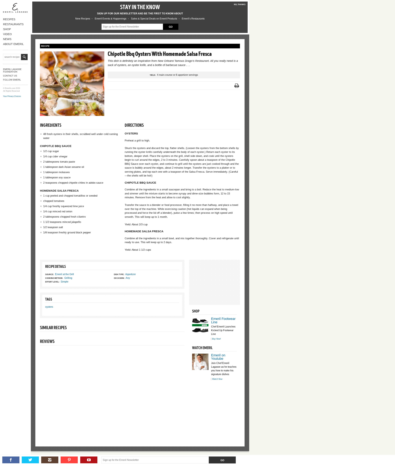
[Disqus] (112, 390)
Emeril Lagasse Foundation (12, 70)
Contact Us (10, 75)
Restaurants (13, 24)
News (7, 39)
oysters (49, 307)
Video (7, 34)
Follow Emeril (12, 80)
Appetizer (130, 274)
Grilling (68, 278)
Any (128, 278)
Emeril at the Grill (64, 274)
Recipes (9, 19)
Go (222, 460)
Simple (64, 281)
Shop (7, 29)
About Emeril (13, 44)
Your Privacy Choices (12, 96)
